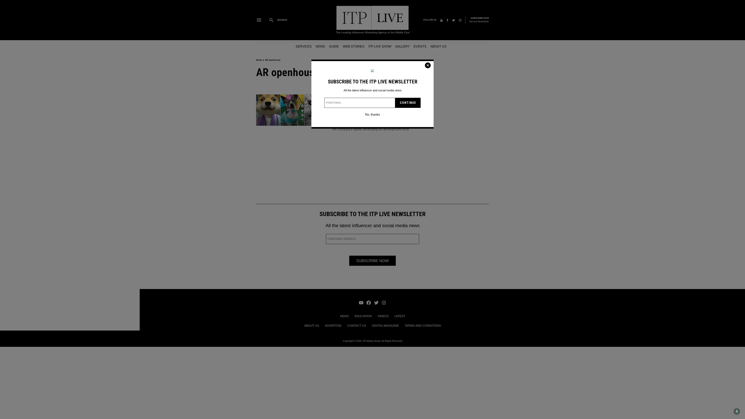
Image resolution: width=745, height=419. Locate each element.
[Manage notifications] (737, 411)
